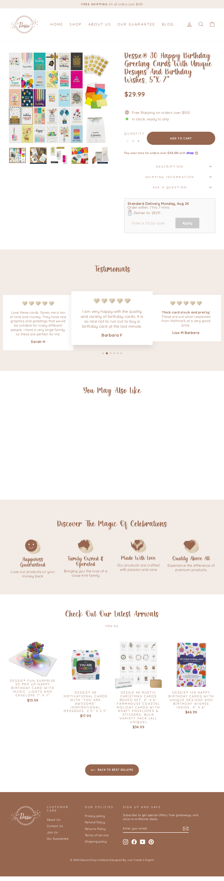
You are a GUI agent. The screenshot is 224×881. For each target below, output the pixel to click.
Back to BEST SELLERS (115, 769)
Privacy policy (95, 816)
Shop (76, 24)
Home (56, 24)
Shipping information (169, 177)
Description (169, 166)
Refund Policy (95, 822)
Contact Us (55, 826)
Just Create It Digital (140, 860)
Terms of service (97, 835)
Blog (168, 24)
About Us (99, 24)
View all (112, 626)
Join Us (52, 832)
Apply (187, 223)
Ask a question (170, 187)
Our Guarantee (136, 24)
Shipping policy (96, 841)
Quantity (134, 133)
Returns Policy (95, 829)
